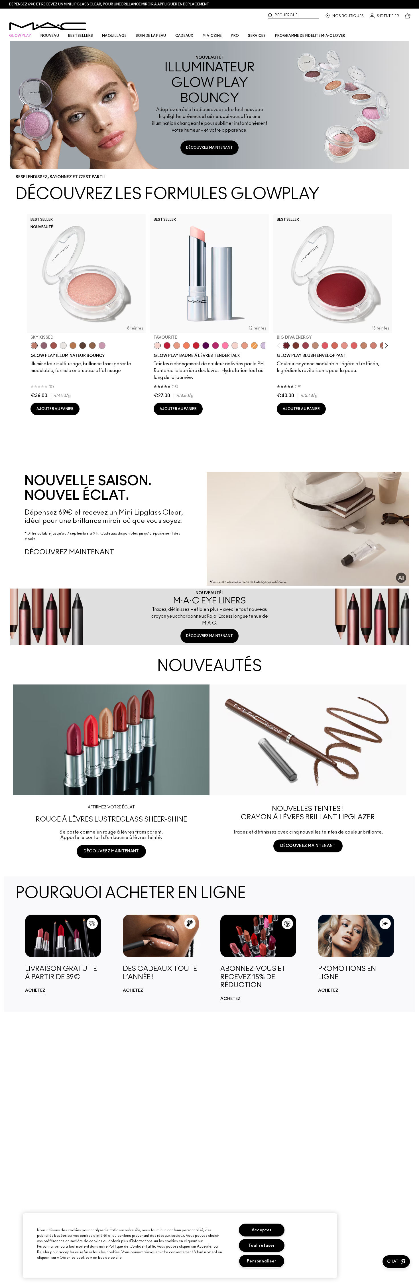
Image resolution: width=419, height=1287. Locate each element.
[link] (63, 954)
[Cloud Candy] (53, 345)
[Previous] (280, 345)
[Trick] (206, 345)
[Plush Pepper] (305, 345)
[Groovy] (354, 345)
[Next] (385, 345)
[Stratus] (102, 345)
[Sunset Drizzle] (44, 345)
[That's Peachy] (334, 345)
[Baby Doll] (244, 345)
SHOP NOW (307, 867)
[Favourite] (157, 345)
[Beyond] (215, 345)
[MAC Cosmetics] (47, 26)
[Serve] (196, 345)
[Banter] (167, 345)
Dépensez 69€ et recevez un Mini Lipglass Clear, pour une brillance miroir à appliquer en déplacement (109, 4)
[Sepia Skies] (92, 345)
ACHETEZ (35, 990)
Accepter (262, 1230)
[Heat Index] (325, 345)
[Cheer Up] (344, 345)
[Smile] (235, 345)
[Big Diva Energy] (286, 345)
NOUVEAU (49, 35)
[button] (396, 1261)
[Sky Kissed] (34, 345)
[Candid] (186, 345)
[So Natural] (363, 345)
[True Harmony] (315, 345)
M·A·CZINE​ (212, 35)
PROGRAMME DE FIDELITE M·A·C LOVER (310, 35)
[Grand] (373, 345)
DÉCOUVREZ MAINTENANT (209, 147)
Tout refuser (261, 1245)
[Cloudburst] (73, 345)
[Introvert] (176, 345)
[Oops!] (254, 345)
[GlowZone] (82, 345)
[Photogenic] (225, 345)
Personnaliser (261, 1261)
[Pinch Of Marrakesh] (296, 345)
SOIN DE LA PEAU (151, 35)
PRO (235, 35)
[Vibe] (264, 345)
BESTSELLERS (80, 35)
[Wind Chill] (63, 345)
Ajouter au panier (55, 409)
